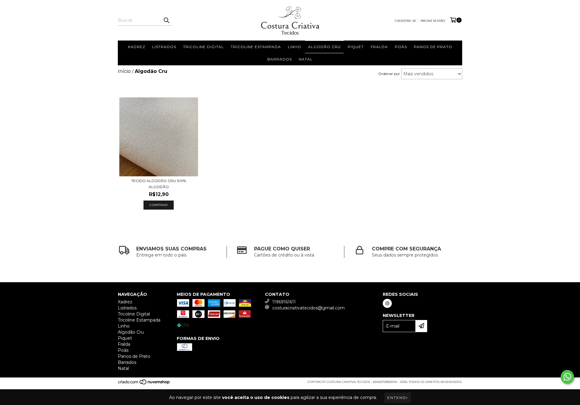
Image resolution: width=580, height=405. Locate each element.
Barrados (279, 59)
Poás (401, 46)
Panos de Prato (433, 46)
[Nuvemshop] (144, 384)
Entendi (397, 397)
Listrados (164, 46)
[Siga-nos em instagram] (387, 303)
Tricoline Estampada (256, 46)
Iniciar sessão (432, 21)
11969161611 (284, 302)
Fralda (379, 46)
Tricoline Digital (203, 46)
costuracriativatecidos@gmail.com (308, 308)
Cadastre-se (405, 21)
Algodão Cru (324, 46)
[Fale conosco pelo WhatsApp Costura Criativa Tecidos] (567, 377)
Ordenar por (389, 73)
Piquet (356, 46)
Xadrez (136, 46)
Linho (294, 46)
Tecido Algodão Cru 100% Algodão (158, 183)
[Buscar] (166, 20)
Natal (306, 59)
